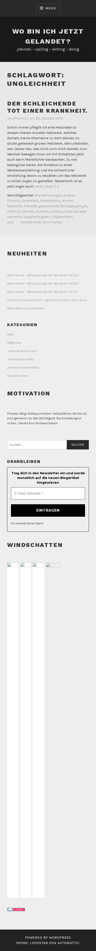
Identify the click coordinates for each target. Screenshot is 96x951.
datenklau (30, 200)
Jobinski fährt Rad (20, 359)
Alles (10, 334)
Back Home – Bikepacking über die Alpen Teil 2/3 (43, 283)
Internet (27, 211)
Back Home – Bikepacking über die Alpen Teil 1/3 (42, 292)
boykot (69, 195)
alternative (42, 195)
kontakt (42, 211)
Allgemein (14, 343)
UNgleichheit (62, 217)
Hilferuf (13, 211)
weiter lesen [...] (46, 186)
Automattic (68, 943)
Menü (50, 8)
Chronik (13, 200)
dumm (67, 200)
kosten (55, 211)
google (81, 206)
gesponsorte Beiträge (56, 206)
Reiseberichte (17, 376)
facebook (14, 206)
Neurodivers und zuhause (25, 308)
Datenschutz (50, 200)
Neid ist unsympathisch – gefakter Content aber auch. (47, 300)
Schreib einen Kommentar (42, 222)
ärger (57, 195)
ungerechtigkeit (37, 217)
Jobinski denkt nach (22, 351)
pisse (67, 211)
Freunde (30, 206)
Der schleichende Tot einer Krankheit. (47, 107)
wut (10, 222)
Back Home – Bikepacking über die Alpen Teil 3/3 (43, 275)
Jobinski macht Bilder (23, 367)
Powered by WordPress (48, 937)
